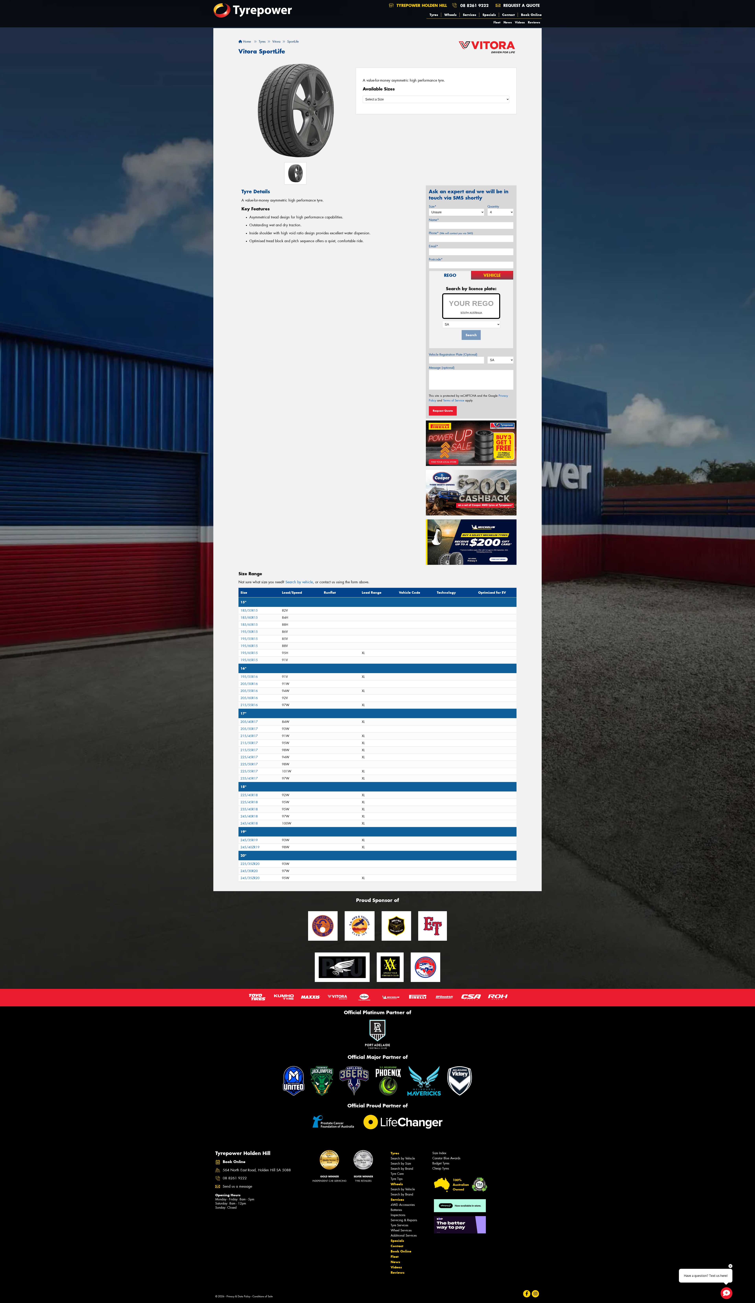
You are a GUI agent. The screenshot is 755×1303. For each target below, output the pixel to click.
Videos (520, 22)
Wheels (450, 15)
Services (469, 15)
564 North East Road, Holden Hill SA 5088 (257, 1170)
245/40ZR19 (250, 847)
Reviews (534, 22)
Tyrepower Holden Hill (421, 5)
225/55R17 (249, 771)
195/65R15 (249, 653)
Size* (432, 206)
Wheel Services (401, 1230)
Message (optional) (442, 368)
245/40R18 (249, 816)
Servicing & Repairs (404, 1220)
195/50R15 (249, 632)
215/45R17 (249, 736)
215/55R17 (249, 750)
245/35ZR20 (250, 878)
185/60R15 (249, 618)
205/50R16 (249, 684)
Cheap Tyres (440, 1168)
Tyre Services (399, 1225)
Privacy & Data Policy (238, 1296)
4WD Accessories (403, 1205)
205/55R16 (249, 691)
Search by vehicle (299, 582)
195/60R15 (249, 646)
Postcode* (436, 259)
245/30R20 (249, 871)
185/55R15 (249, 610)
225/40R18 (249, 795)
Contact (508, 15)
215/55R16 (249, 705)
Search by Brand (402, 1169)
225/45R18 (249, 802)
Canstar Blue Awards (446, 1158)
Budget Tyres (440, 1163)
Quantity (493, 206)
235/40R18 (249, 809)
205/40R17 (249, 722)
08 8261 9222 (474, 5)
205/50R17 (249, 729)
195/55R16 (249, 677)
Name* (434, 220)
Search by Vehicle (403, 1158)
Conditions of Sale (262, 1296)
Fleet (497, 22)
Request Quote (443, 410)
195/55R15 (249, 639)
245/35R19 (249, 840)
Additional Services (404, 1235)
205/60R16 (249, 698)
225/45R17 (249, 757)
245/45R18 (249, 823)
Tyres (434, 15)
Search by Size (401, 1163)
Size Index (439, 1153)
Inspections (398, 1215)
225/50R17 (249, 764)
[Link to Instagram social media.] (535, 1293)
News (508, 22)
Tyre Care (397, 1174)
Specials (489, 15)
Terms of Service (453, 400)
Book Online (531, 15)
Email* (433, 246)
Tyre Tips (396, 1179)
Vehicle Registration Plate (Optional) (453, 354)
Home (246, 42)
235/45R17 (249, 778)
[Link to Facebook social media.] (526, 1293)
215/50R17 (249, 743)
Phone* (451, 233)
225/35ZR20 (250, 864)
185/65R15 (249, 625)
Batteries (396, 1210)
